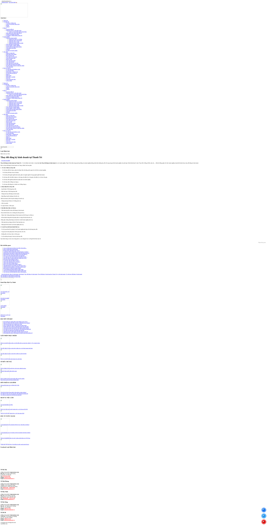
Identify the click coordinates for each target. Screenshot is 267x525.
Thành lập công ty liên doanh (15, 40)
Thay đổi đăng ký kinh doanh (12, 44)
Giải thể (8, 49)
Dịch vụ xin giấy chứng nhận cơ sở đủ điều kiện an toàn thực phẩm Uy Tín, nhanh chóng (20, 343)
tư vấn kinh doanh (61, 274)
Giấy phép (5, 51)
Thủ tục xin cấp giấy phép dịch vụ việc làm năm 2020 (12, 413)
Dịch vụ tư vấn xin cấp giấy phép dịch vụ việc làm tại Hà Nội (14, 409)
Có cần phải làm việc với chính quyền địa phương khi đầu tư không (15, 432)
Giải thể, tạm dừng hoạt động (12, 34)
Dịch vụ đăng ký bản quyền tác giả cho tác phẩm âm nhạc (13, 368)
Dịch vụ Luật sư (6, 68)
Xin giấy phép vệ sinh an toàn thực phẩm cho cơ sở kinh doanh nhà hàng (17, 348)
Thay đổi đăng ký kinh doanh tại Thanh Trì (47, 274)
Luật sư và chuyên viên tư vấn (12, 24)
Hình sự (8, 74)
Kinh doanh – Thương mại (12, 71)
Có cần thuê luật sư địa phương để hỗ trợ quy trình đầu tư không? (15, 424)
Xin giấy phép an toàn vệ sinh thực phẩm (15, 65)
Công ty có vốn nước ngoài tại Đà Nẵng (18, 31)
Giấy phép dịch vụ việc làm (12, 63)
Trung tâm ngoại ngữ (10, 58)
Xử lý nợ (8, 78)
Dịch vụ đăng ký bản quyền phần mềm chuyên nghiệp (12, 378)
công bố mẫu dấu (5, 274)
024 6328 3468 (12, 2)
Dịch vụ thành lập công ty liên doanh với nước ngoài (14, 325)
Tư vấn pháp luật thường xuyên (13, 69)
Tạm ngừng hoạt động (11, 48)
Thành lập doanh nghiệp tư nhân (16, 43)
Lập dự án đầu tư (10, 29)
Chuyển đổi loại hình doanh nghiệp (14, 46)
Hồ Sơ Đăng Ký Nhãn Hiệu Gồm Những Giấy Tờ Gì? (15, 321)
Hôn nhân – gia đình (10, 76)
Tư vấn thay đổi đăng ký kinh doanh (74, 274)
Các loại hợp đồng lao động (7, 404)
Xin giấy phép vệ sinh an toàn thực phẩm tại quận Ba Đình (13, 353)
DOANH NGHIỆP (5, 160)
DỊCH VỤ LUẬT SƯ (5, 315)
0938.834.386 (5, 2)
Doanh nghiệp (6, 36)
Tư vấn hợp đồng (10, 70)
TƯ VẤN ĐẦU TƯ (5, 291)
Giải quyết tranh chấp (11, 79)
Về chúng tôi (6, 21)
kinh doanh (21, 274)
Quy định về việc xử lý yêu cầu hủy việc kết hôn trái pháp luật (17, 329)
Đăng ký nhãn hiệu (10, 53)
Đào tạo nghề (9, 59)
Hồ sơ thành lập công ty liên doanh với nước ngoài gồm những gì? (18, 333)
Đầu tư (4, 28)
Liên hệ (7, 26)
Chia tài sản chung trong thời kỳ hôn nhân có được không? (16, 328)
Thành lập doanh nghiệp (11, 38)
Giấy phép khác (9, 66)
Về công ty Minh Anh (11, 23)
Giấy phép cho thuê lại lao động (13, 64)
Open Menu (3, 18)
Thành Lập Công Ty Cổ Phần (15, 39)
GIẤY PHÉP (3, 305)
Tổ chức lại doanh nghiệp (11, 50)
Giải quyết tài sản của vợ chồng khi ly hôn (12, 324)
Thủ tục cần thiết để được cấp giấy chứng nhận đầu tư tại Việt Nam (15, 438)
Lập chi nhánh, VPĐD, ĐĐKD (13, 45)
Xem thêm (3, 293)
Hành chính (8, 75)
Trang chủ (5, 20)
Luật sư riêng (9, 80)
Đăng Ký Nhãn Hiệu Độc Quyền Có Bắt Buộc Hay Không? (16, 323)
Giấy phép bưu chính (10, 60)
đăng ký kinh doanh (14, 274)
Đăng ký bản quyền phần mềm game (9, 371)
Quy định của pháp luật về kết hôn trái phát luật (13, 330)
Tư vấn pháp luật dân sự (11, 73)
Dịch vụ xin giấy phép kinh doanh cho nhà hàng (11, 359)
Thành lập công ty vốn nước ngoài (13, 30)
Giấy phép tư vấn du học (11, 56)
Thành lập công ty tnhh (14, 41)
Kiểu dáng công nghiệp (11, 54)
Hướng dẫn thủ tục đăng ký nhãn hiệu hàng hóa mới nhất (15, 326)
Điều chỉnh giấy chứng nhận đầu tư (14, 33)
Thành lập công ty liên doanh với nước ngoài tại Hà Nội (15, 331)
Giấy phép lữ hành (10, 61)
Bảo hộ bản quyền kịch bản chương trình (10, 379)
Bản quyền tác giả (10, 55)
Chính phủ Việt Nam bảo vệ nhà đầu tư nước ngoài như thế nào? (15, 444)
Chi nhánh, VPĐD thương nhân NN (14, 35)
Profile (7, 25)
